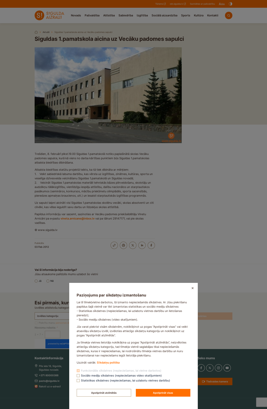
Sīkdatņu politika (108, 362)
